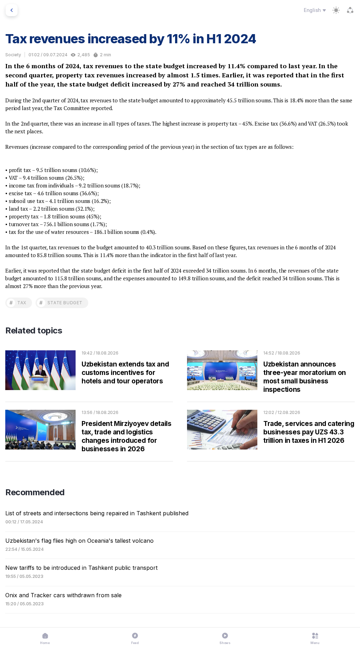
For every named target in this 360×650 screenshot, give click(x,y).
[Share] (350, 10)
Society (13, 54)
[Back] (12, 10)
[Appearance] (336, 10)
